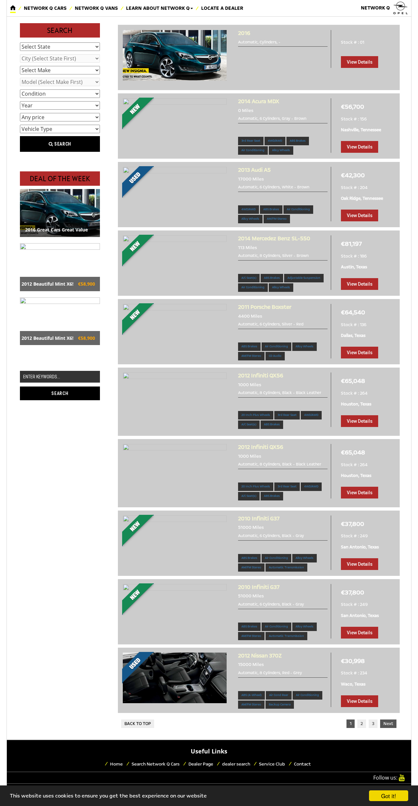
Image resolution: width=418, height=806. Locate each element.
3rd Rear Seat (250, 141)
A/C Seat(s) (248, 278)
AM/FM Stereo (277, 219)
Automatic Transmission (286, 567)
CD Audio (275, 356)
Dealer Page (200, 764)
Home (116, 764)
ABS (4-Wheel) (251, 695)
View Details (360, 62)
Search (62, 144)
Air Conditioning (253, 150)
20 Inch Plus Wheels (255, 415)
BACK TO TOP (137, 724)
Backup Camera (280, 704)
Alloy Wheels (281, 150)
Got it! (388, 796)
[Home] (13, 8)
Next (388, 724)
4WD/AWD (275, 141)
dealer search (236, 764)
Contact (302, 764)
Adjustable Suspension (303, 278)
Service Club (272, 764)
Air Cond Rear (278, 695)
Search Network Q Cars (156, 764)
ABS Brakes (298, 141)
